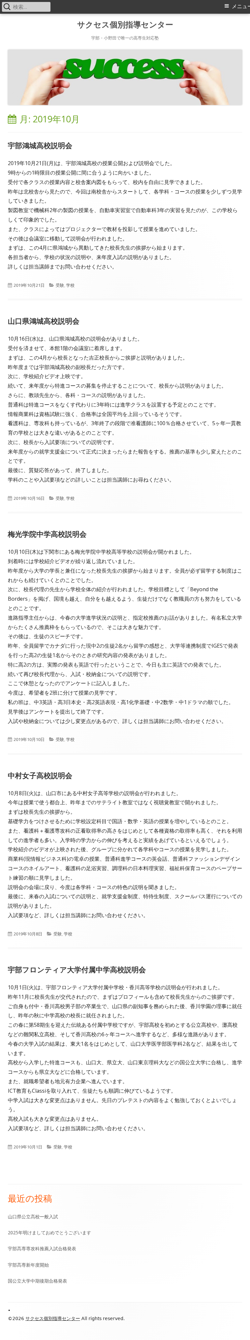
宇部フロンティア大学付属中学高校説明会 (77, 969)
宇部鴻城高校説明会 (40, 145)
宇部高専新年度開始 (28, 1265)
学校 (70, 285)
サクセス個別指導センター (125, 25)
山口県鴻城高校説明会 (43, 321)
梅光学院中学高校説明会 (47, 534)
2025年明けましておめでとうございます (49, 1232)
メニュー (241, 6)
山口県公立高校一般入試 (33, 1216)
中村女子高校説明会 (40, 775)
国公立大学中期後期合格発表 (37, 1281)
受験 (60, 285)
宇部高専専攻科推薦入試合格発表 (42, 1248)
